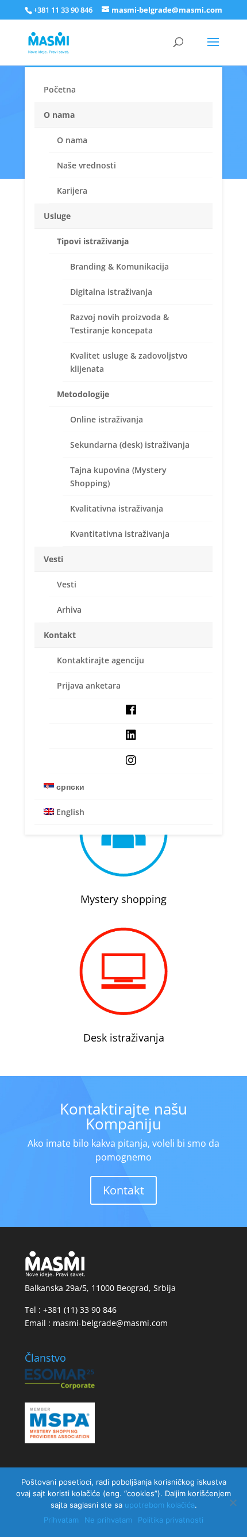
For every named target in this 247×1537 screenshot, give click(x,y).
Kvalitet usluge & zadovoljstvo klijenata (129, 362)
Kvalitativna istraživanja (116, 508)
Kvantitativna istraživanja (119, 533)
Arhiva (69, 609)
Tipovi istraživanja (93, 241)
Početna (60, 89)
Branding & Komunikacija (119, 266)
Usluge (57, 215)
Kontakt (60, 634)
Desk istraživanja (123, 1037)
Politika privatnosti (170, 1519)
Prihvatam (61, 1519)
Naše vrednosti (86, 165)
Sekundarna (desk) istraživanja (130, 444)
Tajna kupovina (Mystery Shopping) (118, 476)
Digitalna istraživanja (111, 291)
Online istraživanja (106, 419)
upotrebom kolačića (160, 1504)
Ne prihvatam (108, 1519)
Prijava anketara (89, 685)
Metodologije (83, 394)
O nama (59, 114)
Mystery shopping (123, 899)
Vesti (53, 559)
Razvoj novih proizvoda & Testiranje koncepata (119, 324)
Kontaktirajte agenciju (100, 660)
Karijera (72, 190)
